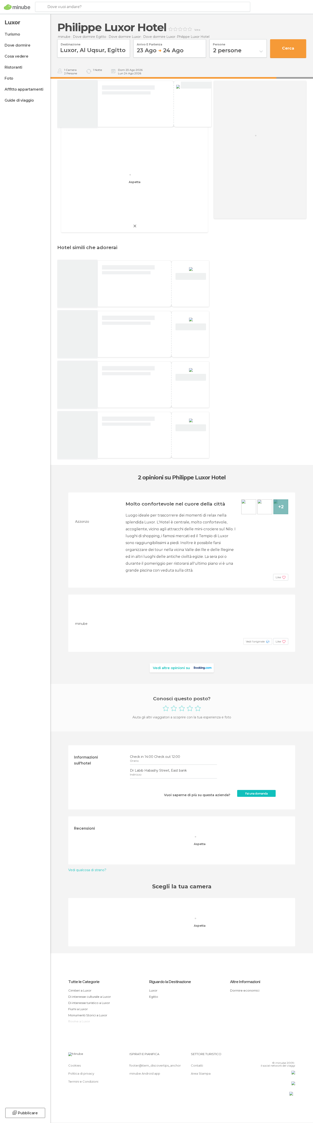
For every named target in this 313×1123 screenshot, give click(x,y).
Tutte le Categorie (83, 982)
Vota (197, 29)
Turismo (12, 34)
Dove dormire (17, 45)
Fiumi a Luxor (78, 1009)
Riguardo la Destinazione (170, 982)
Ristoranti (13, 67)
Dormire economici (244, 990)
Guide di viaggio (19, 100)
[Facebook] (269, 1055)
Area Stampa (201, 1073)
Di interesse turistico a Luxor (89, 1003)
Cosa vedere (16, 56)
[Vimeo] (284, 1055)
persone (230, 50)
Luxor (153, 990)
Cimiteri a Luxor (79, 990)
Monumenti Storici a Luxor (87, 1015)
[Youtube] (291, 1055)
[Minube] (17, 7)
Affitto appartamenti (24, 89)
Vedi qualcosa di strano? (87, 870)
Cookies (74, 1065)
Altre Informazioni (245, 982)
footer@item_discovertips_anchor (155, 1065)
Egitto (153, 996)
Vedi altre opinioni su (171, 668)
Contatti (197, 1065)
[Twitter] (276, 1055)
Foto (9, 78)
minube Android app (144, 1073)
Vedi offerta (196, 85)
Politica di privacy (81, 1073)
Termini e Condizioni (83, 1081)
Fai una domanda (256, 793)
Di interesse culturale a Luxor (89, 996)
